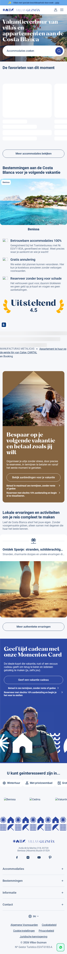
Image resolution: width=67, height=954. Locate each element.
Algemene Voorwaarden (24, 924)
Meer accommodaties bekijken (34, 153)
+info (57, 3)
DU (34, 916)
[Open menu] (61, 10)
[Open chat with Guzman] (60, 947)
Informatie (9, 892)
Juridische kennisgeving (33, 936)
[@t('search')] (59, 51)
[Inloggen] (55, 9)
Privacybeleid (46, 930)
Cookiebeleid (49, 924)
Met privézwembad (41, 783)
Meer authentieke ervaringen (34, 626)
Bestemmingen (13, 880)
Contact (8, 904)
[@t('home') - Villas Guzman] (21, 9)
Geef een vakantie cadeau (33, 679)
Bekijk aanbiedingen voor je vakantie (33, 477)
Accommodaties (13, 868)
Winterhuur (13, 783)
